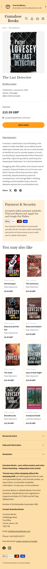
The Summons (32, 283)
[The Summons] (34, 265)
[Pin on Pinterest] (20, 190)
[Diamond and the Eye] (12, 308)
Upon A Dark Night (34, 372)
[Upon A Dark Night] (34, 354)
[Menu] (43, 18)
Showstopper (10, 283)
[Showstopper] (12, 265)
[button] (37, 18)
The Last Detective (14, 28)
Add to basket (23, 125)
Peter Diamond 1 (9, 137)
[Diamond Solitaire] (34, 308)
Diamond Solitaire (33, 326)
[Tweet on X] (10, 190)
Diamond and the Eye (11, 328)
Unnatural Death (33, 415)
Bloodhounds (10, 415)
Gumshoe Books (12, 563)
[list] (23, 52)
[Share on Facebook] (15, 190)
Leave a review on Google (26, 541)
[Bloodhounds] (12, 397)
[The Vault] (12, 354)
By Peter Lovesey (9, 84)
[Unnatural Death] (34, 397)
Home (4, 28)
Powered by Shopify (24, 563)
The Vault (8, 372)
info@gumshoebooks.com (19, 531)
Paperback (6, 107)
